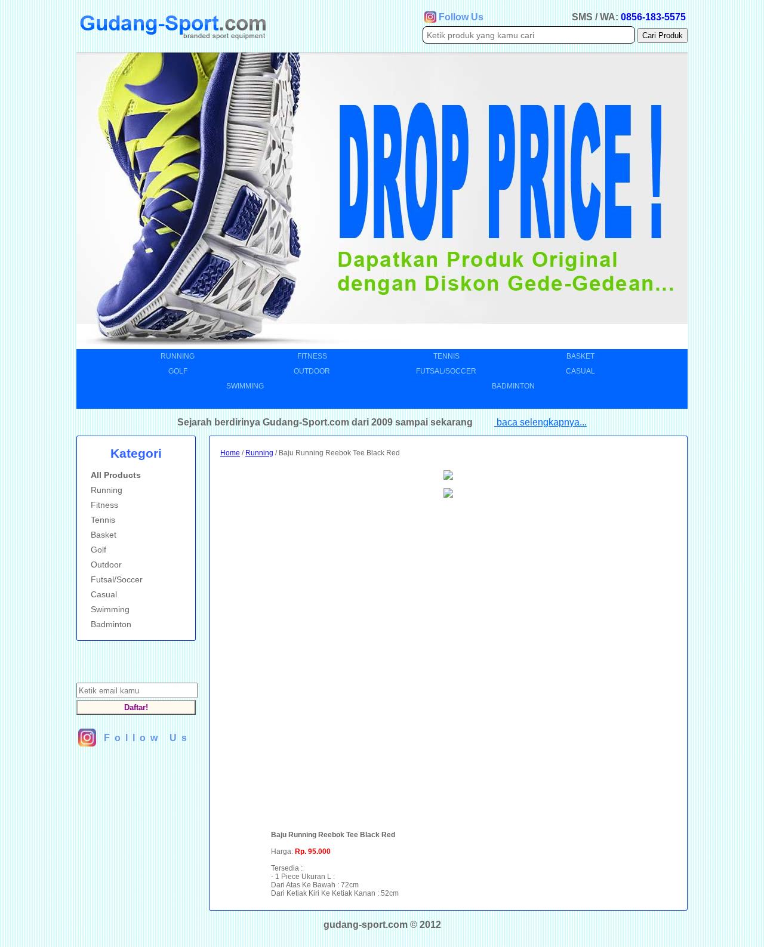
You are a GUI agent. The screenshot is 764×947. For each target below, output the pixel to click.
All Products (112, 475)
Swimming (245, 386)
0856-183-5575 (653, 17)
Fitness (312, 356)
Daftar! (136, 707)
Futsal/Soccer (446, 371)
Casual (580, 371)
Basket (580, 356)
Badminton (513, 386)
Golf (178, 371)
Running (177, 356)
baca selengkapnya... (540, 422)
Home (230, 453)
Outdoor (311, 371)
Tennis (446, 356)
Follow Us (461, 17)
